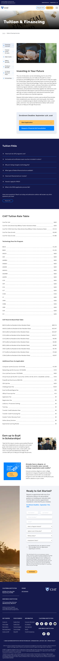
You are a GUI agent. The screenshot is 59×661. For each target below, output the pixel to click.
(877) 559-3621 (25, 591)
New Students (5, 627)
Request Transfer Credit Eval (11, 474)
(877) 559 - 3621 (43, 640)
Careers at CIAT (5, 631)
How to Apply (5, 624)
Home (3, 33)
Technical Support (17, 627)
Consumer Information (30, 622)
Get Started (32, 571)
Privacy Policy (51, 640)
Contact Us (4, 622)
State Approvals (28, 627)
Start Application (27, 122)
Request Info (40, 7)
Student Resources (45, 2)
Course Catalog (17, 629)
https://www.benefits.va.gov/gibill (33, 650)
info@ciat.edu (35, 640)
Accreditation (28, 624)
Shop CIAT (16, 631)
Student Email (16, 624)
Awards (26, 629)
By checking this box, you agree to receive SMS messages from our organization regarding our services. (39, 547)
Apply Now (49, 7)
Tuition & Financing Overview (13, 33)
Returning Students (6, 629)
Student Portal (53, 2)
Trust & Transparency (29, 631)
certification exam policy (9, 656)
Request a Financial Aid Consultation (34, 128)
